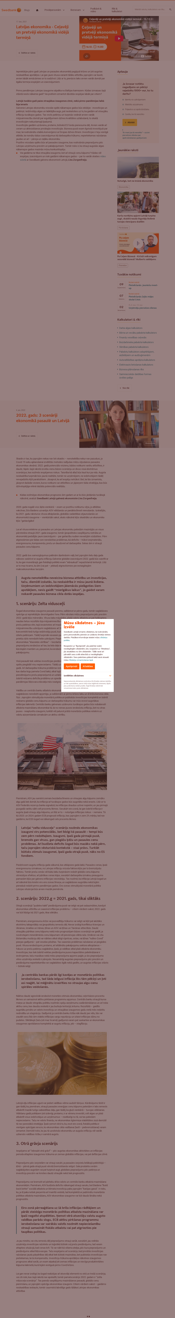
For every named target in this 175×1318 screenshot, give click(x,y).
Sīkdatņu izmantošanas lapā (81, 660)
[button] (87, 675)
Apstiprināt (71, 666)
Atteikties (88, 666)
